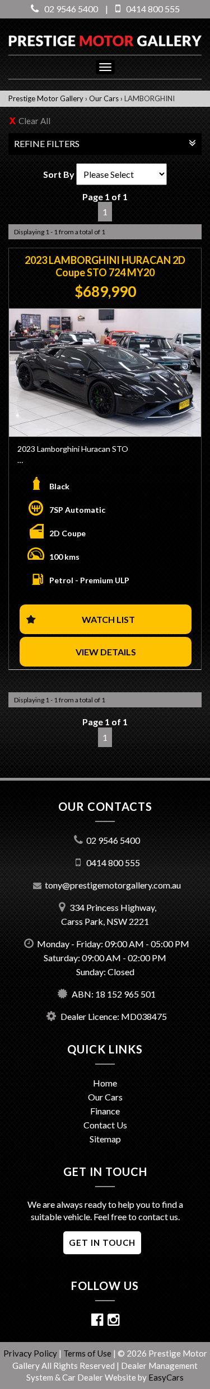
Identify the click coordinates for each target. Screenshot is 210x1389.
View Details (106, 651)
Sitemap (105, 1138)
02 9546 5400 (71, 8)
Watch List (108, 619)
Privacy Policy (31, 1353)
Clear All (34, 121)
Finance (105, 1110)
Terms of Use (88, 1353)
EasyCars (166, 1377)
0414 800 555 (153, 8)
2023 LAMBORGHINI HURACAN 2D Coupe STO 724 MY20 (105, 266)
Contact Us (105, 1124)
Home (105, 1083)
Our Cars (104, 98)
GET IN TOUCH (102, 1242)
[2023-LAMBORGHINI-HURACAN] (105, 373)
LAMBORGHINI (149, 98)
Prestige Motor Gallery (45, 98)
